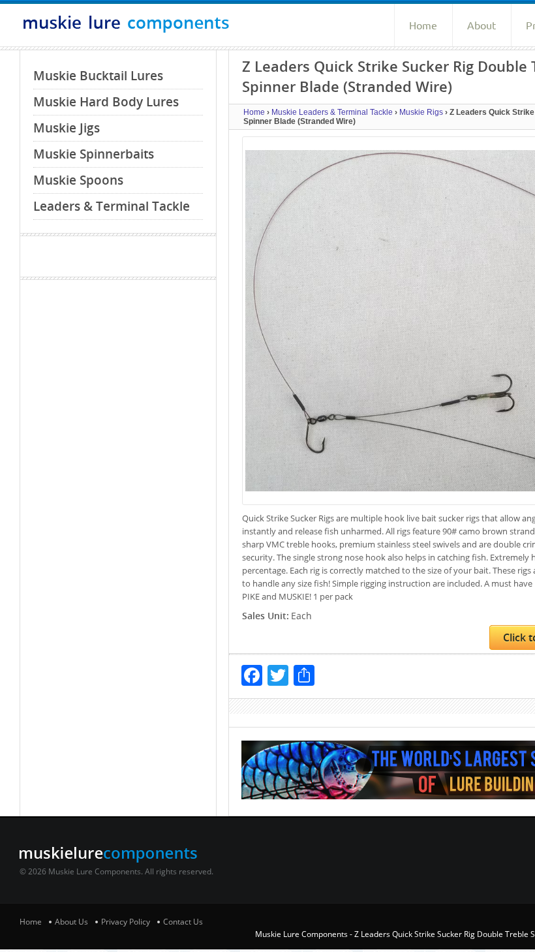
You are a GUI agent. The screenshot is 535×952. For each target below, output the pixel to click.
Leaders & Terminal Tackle (111, 206)
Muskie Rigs (421, 112)
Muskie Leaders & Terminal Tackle (332, 112)
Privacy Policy (125, 921)
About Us (71, 921)
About (481, 25)
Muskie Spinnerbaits (93, 154)
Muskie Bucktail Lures (98, 75)
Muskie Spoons (78, 180)
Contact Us (183, 921)
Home (423, 25)
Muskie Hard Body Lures (106, 101)
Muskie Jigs (66, 127)
